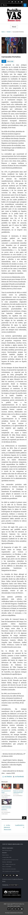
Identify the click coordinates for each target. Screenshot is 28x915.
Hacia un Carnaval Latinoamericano (18, 791)
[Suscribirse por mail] (21, 1)
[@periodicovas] (9, 1)
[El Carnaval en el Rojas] (7, 786)
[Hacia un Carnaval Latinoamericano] (18, 786)
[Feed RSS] (18, 1)
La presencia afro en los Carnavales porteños (6, 807)
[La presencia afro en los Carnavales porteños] (7, 802)
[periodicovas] (15, 1)
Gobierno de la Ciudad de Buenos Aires (12, 880)
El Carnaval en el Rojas (6, 791)
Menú (14, 27)
